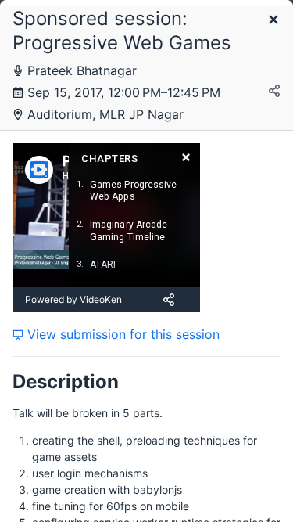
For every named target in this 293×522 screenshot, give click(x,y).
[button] (273, 21)
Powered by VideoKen (73, 299)
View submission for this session (121, 334)
